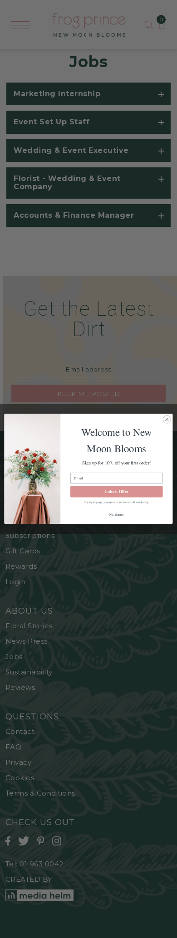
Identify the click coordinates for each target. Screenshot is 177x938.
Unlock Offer (116, 492)
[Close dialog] (167, 419)
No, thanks (116, 515)
